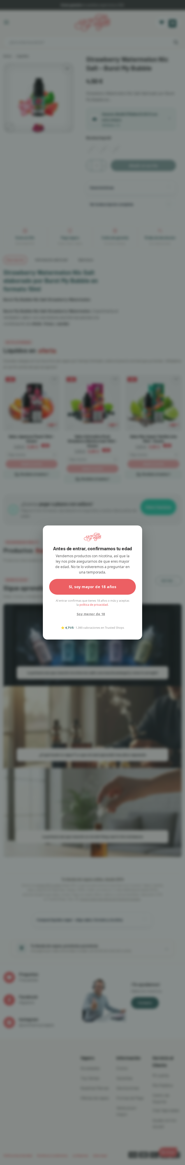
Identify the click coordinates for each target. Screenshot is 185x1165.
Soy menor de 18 (91, 614)
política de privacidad (93, 605)
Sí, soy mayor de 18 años (92, 586)
